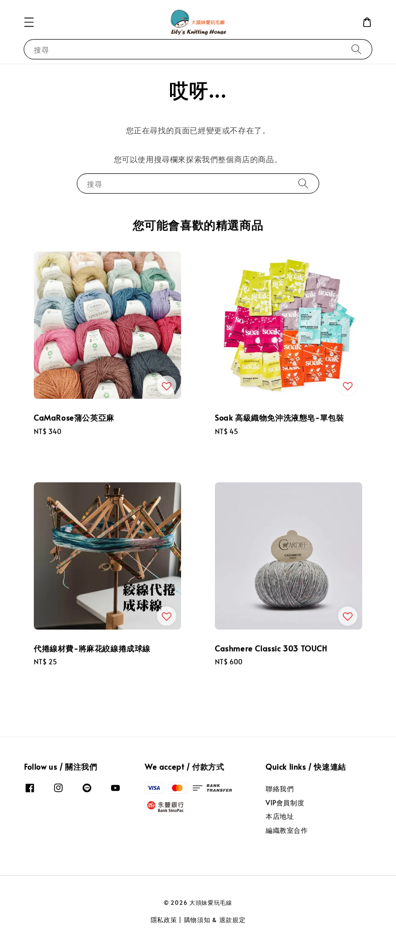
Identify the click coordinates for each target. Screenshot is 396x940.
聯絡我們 (280, 789)
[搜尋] (356, 49)
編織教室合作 (287, 830)
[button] (29, 22)
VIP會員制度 (285, 802)
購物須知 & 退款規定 (215, 919)
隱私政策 (164, 919)
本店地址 (280, 816)
